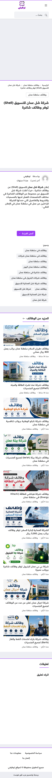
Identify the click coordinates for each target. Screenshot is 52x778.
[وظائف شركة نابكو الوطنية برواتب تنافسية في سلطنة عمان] (26, 414)
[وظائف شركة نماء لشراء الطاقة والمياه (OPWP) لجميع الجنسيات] (26, 378)
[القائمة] (46, 5)
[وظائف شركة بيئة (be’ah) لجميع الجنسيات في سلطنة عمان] (26, 450)
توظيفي (27, 176)
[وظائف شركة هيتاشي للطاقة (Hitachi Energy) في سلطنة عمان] (26, 487)
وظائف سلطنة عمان (31, 85)
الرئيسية (45, 85)
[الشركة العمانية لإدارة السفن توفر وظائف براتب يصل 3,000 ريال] (26, 523)
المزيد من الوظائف (38, 318)
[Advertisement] (26, 48)
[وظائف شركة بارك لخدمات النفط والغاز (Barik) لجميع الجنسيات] (26, 632)
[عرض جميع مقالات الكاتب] (45, 178)
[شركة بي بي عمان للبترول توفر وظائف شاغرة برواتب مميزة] (26, 559)
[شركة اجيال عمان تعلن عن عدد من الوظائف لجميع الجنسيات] (26, 595)
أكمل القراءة (27, 233)
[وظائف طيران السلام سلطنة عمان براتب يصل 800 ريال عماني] (26, 341)
